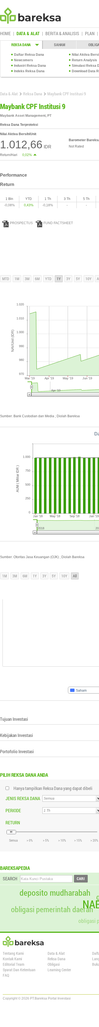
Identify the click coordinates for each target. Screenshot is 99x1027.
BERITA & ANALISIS (62, 34)
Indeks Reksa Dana (29, 71)
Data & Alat (9, 93)
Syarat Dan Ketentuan (19, 969)
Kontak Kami (12, 958)
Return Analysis (84, 60)
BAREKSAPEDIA (15, 868)
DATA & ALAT (28, 34)
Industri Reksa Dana (30, 66)
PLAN (90, 34)
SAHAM (59, 44)
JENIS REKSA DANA (23, 798)
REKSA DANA (21, 44)
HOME (5, 34)
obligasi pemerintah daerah (52, 909)
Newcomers (23, 60)
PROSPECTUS (21, 223)
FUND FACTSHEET (58, 223)
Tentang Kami (13, 953)
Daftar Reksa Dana (29, 55)
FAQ (6, 975)
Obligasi (54, 964)
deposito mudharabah (55, 893)
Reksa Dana (32, 93)
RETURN (13, 822)
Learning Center (59, 969)
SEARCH (10, 878)
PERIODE (13, 810)
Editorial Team (13, 964)
